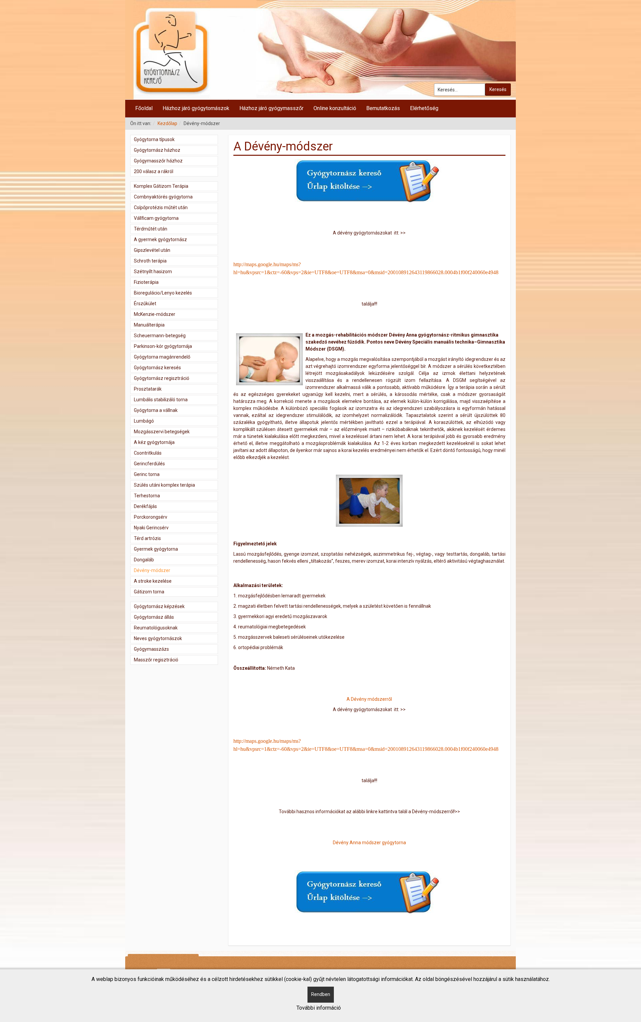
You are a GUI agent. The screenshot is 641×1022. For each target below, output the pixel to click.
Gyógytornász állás (154, 617)
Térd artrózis (147, 538)
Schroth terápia (150, 261)
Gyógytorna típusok (154, 139)
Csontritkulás (148, 453)
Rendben (320, 994)
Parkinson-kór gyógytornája (163, 346)
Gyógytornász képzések (159, 606)
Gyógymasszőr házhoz (158, 160)
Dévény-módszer (152, 570)
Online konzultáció (334, 108)
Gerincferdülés (149, 463)
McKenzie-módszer (154, 314)
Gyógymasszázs (151, 649)
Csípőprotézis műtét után (161, 207)
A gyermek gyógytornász (160, 239)
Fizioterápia (146, 282)
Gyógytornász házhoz (157, 150)
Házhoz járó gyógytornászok (196, 108)
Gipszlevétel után (152, 250)
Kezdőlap (167, 123)
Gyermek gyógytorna (156, 549)
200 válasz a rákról (153, 171)
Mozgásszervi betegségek (162, 431)
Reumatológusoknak (156, 627)
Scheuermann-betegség (160, 335)
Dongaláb (144, 559)
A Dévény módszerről (369, 699)
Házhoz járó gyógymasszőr (271, 108)
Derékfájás (145, 506)
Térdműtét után (150, 228)
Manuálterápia (149, 325)
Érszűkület (145, 303)
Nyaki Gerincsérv (151, 527)
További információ (318, 1008)
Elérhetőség (424, 108)
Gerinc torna (147, 474)
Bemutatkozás (383, 108)
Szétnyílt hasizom (153, 271)
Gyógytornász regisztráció (161, 378)
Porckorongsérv (150, 517)
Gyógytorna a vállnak (156, 410)
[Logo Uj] (320, 49)
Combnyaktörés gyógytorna (163, 196)
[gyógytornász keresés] (369, 182)
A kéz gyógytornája (154, 442)
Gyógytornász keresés (157, 367)
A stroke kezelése (153, 581)
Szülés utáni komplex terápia (164, 485)
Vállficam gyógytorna (156, 218)
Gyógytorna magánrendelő (162, 357)
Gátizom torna (149, 591)
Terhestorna (147, 495)
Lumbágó (144, 421)
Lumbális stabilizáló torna (161, 399)
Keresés (497, 89)
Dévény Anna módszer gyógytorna (369, 842)
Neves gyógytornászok (158, 638)
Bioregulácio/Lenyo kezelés (163, 293)
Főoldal (144, 108)
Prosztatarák (148, 389)
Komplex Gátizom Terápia (161, 186)
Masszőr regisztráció (156, 659)
